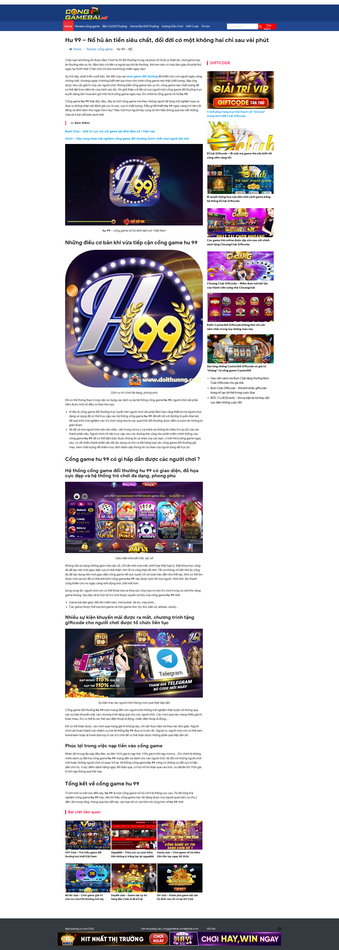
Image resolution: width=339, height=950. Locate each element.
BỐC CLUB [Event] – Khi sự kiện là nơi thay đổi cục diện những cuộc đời (240, 400)
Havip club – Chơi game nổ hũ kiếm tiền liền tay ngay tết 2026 (178, 854)
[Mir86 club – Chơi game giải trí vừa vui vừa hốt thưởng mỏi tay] (88, 892)
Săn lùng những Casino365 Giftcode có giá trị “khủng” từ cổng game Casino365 (236, 368)
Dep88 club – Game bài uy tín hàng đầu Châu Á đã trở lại (129, 897)
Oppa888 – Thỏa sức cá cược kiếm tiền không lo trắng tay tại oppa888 (132, 854)
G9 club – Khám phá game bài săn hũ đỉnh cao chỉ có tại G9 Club (177, 897)
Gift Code (192, 26)
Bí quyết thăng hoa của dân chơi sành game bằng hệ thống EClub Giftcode (239, 199)
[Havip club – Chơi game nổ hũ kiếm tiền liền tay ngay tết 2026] (179, 849)
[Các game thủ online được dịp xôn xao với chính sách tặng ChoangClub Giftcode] (240, 236)
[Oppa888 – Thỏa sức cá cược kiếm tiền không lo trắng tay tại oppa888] (134, 849)
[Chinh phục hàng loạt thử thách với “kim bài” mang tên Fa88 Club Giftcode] (240, 90)
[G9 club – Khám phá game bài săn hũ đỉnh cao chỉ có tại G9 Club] (179, 892)
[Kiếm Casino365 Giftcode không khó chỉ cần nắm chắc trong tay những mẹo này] (240, 321)
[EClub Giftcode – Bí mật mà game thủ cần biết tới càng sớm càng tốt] (240, 150)
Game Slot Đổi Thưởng (144, 26)
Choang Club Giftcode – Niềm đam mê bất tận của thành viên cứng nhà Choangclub (237, 285)
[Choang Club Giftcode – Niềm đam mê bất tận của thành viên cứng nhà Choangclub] (240, 280)
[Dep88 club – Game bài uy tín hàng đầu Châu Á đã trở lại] (134, 892)
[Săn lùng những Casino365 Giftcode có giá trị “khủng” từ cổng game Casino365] (240, 363)
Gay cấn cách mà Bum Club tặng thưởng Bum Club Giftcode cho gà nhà (240, 381)
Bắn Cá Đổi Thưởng (114, 26)
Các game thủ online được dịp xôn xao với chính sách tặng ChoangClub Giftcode (238, 242)
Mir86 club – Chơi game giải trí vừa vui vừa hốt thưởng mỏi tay (84, 897)
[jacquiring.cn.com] (86, 18)
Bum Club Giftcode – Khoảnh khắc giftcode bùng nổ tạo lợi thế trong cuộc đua (238, 390)
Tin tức (205, 26)
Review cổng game (87, 26)
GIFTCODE (220, 62)
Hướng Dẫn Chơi (172, 26)
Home (68, 26)
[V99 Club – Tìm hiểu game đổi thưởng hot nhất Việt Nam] (88, 849)
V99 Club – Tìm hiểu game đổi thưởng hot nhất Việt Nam (83, 854)
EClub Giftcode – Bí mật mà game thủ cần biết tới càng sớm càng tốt (239, 155)
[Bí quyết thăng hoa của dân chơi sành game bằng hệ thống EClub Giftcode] (240, 193)
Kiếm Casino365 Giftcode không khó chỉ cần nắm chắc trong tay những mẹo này (236, 327)
